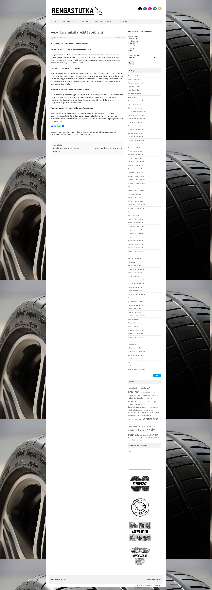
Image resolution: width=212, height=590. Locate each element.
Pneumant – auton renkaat (136, 294)
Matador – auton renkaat (136, 244)
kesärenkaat (135, 407)
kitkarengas (141, 410)
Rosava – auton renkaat (135, 301)
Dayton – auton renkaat (135, 133)
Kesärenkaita (55, 134)
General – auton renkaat (135, 172)
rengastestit (147, 424)
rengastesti (140, 424)
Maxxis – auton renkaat (135, 247)
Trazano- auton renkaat (135, 333)
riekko (131, 430)
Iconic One (138, 585)
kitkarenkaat (149, 410)
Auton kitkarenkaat (134, 90)
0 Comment (120, 38)
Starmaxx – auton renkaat (136, 316)
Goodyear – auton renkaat (136, 183)
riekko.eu (140, 430)
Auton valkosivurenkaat (135, 101)
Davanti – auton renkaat (135, 129)
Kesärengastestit (133, 215)
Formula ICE (146, 395)
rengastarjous (132, 424)
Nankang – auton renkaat (136, 269)
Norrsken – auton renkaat (136, 283)
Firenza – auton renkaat (135, 158)
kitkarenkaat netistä (134, 412)
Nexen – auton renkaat (135, 272)
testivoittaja (153, 437)
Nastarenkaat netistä (136, 419)
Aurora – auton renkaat (135, 79)
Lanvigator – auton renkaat (136, 226)
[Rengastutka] (77, 15)
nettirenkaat (151, 418)
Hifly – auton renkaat (134, 194)
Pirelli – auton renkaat (135, 287)
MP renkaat (131, 262)
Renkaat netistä (140, 426)
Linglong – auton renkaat (136, 237)
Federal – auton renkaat (135, 154)
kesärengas (144, 404)
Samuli (55, 38)
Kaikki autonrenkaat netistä (107, 132)
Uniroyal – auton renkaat (136, 341)
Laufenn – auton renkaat (135, 233)
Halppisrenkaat (153, 395)
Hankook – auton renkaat (136, 190)
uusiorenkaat (137, 440)
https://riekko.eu (134, 404)
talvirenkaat (152, 435)
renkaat (153, 424)
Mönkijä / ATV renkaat (135, 265)
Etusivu (53, 21)
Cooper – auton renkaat (135, 126)
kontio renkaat (146, 412)
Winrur (130, 362)
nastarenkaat (144, 415)
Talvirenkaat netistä (134, 437)
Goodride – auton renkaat (136, 179)
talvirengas (142, 435)
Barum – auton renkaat (135, 108)
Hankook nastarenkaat (144, 402)
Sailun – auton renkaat (135, 308)
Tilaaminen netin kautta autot (81, 134)
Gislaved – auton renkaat (136, 176)
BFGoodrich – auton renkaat (137, 111)
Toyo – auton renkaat (135, 326)
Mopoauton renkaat (134, 258)
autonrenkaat (143, 392)
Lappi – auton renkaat (135, 230)
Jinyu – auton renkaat (135, 212)
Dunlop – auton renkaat (135, 144)
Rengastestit (132, 298)
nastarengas (132, 415)
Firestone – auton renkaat (136, 161)
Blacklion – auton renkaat (136, 115)
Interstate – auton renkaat (136, 208)
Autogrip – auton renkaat (136, 83)
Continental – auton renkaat (137, 122)
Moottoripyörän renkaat (104, 21)
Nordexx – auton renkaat (136, 280)
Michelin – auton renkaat (136, 251)
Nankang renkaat (154, 412)
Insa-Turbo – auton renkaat (136, 204)
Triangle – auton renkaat (136, 337)
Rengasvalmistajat (125, 21)
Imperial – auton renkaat (136, 197)
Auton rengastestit (68, 21)
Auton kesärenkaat (64, 132)
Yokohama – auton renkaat (136, 369)
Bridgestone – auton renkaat (137, 118)
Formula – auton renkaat (136, 165)
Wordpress (159, 585)
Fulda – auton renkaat (135, 169)
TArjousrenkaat (145, 437)
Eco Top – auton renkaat (136, 147)
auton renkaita (137, 395)
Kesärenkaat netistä (150, 407)
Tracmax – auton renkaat (136, 330)
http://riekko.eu (56, 121)
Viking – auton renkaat (135, 348)
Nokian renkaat (132, 421)
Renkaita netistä (66, 134)
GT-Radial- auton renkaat (136, 187)
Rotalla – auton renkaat (135, 305)
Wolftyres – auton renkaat (136, 366)
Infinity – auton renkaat (135, 201)
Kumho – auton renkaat (135, 222)
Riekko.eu (54, 113)
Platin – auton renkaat (135, 290)
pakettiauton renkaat (142, 421)
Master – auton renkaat (135, 240)
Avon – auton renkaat (135, 104)
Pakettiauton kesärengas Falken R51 (108, 148)
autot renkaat (93, 132)
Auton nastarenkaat (134, 93)
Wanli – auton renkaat (135, 355)
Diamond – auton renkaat (136, 140)
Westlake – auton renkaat (136, 359)
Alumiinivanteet (133, 76)
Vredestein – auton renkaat (136, 351)
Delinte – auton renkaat (135, 136)
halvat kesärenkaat (136, 398)
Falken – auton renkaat (135, 151)
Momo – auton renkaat (135, 255)
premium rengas (153, 421)
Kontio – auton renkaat (135, 219)
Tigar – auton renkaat (135, 323)
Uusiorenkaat (132, 344)
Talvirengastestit (133, 319)
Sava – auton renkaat (134, 312)
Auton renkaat (85, 21)
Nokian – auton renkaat (135, 276)
